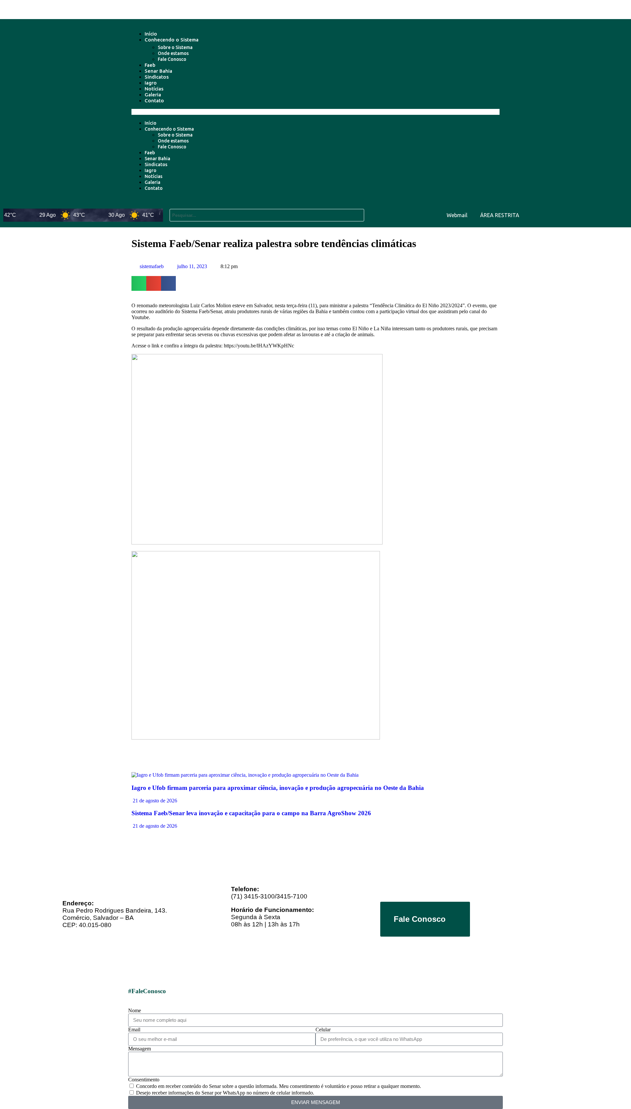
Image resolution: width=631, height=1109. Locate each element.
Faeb (150, 65)
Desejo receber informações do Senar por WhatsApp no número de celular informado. (225, 1093)
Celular (323, 1029)
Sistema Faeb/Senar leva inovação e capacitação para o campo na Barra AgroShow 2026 (251, 813)
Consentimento (143, 1079)
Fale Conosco (172, 59)
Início (151, 34)
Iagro (151, 83)
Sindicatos (157, 77)
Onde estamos (173, 53)
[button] (315, 112)
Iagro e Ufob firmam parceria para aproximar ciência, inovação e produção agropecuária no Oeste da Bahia (277, 787)
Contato (154, 100)
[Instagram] (619, 214)
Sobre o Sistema (175, 47)
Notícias (154, 88)
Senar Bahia (158, 71)
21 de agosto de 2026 (154, 800)
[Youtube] (581, 214)
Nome (134, 1010)
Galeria (153, 94)
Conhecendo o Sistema (172, 39)
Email (134, 1029)
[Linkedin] (600, 214)
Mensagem (139, 1048)
